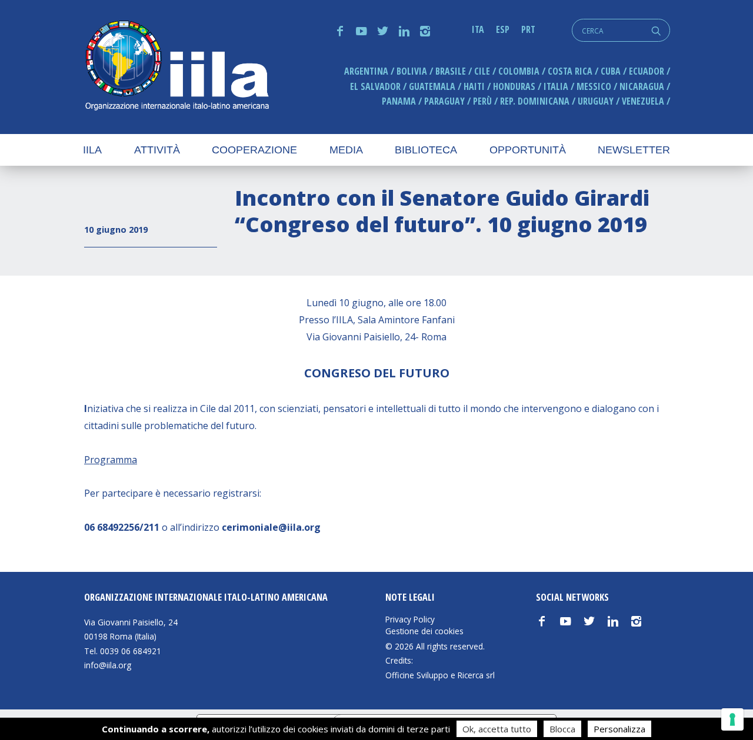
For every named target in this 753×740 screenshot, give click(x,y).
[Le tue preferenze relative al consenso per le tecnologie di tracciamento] (732, 719)
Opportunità (527, 150)
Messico (594, 86)
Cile (482, 71)
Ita (478, 29)
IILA (176, 66)
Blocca (562, 729)
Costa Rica (570, 71)
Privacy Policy (410, 619)
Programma (110, 459)
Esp (502, 29)
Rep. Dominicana (534, 101)
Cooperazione (254, 150)
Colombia (518, 71)
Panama (399, 101)
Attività (157, 150)
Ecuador (646, 71)
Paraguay (444, 101)
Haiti (474, 86)
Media (346, 150)
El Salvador (375, 86)
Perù (482, 101)
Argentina (366, 71)
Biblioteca (426, 150)
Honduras (514, 86)
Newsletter (634, 150)
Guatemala (432, 86)
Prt (528, 29)
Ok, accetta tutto (496, 729)
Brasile (450, 71)
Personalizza (619, 729)
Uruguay (596, 101)
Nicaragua (641, 86)
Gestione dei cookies (424, 631)
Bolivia (412, 71)
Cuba (611, 71)
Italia (556, 86)
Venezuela (643, 101)
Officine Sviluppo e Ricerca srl (440, 675)
